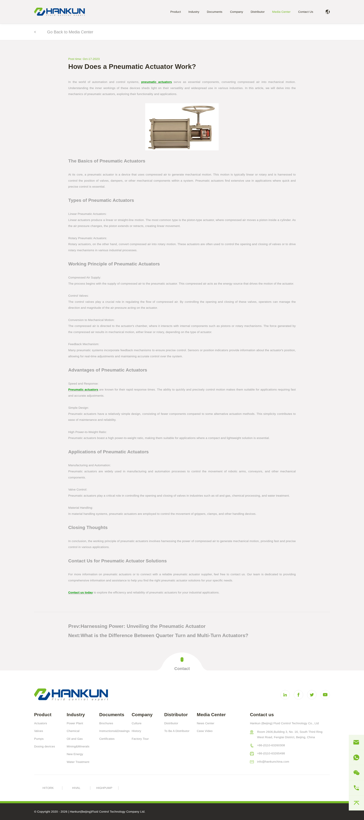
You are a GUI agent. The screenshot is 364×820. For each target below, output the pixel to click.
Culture (136, 723)
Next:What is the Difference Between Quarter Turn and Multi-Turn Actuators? (158, 635)
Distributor (258, 11)
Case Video (205, 731)
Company (236, 11)
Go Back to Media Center (70, 32)
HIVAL (76, 788)
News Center (205, 723)
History (136, 731)
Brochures (106, 723)
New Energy (75, 754)
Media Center (281, 11)
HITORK (48, 788)
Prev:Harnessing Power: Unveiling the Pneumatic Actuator (137, 626)
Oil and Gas (75, 738)
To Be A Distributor (176, 731)
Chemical (73, 731)
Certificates (107, 738)
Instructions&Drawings (114, 731)
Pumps (39, 738)
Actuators (40, 723)
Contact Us (305, 11)
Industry (193, 11)
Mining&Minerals (78, 746)
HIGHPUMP (104, 788)
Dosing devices (44, 746)
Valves (38, 731)
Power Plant (75, 723)
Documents (214, 11)
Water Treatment (78, 762)
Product (175, 11)
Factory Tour (140, 738)
